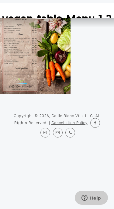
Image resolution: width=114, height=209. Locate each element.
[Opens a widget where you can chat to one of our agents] (91, 198)
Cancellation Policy (69, 122)
